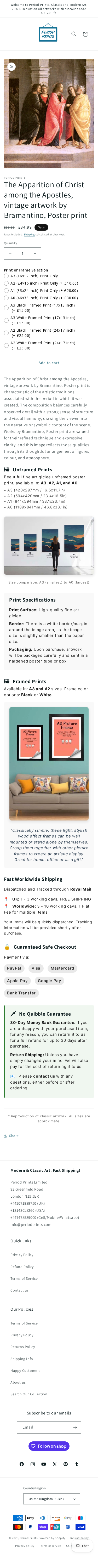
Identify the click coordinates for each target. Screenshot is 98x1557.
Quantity (10, 243)
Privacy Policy (21, 1254)
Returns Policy (22, 1346)
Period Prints (29, 1537)
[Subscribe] (75, 1427)
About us (18, 1382)
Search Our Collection (29, 1394)
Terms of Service (24, 1278)
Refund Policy (22, 1266)
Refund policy (79, 1538)
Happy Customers (25, 1370)
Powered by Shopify (52, 1537)
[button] (10, 34)
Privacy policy (24, 1546)
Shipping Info (21, 1358)
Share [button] (14, 1135)
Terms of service (50, 1546)
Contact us (19, 1290)
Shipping (29, 234)
